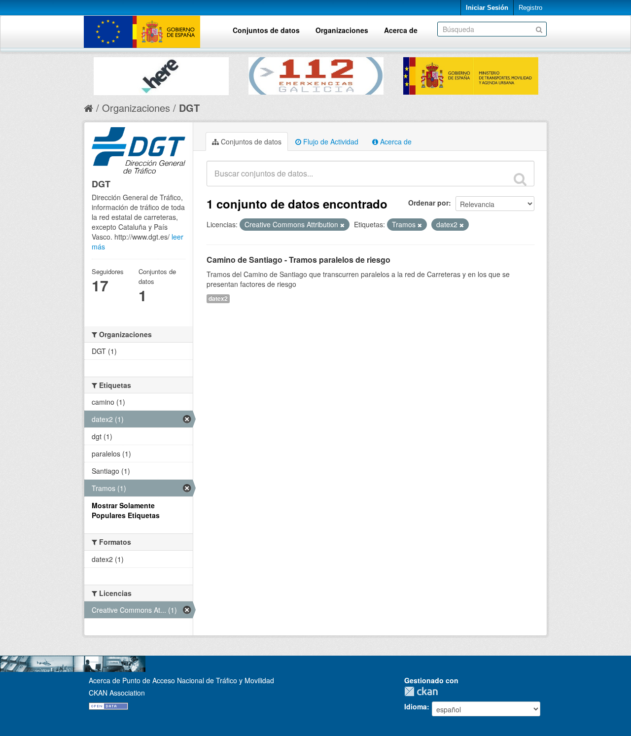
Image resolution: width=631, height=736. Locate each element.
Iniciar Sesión (487, 7)
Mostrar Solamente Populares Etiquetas (126, 510)
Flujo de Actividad (329, 141)
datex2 (218, 298)
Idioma (415, 706)
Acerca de (401, 30)
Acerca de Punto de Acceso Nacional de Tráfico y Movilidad (181, 680)
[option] (161, 73)
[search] (520, 179)
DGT (189, 108)
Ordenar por (428, 203)
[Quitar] (342, 225)
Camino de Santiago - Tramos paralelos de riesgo (298, 259)
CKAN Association (117, 693)
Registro (530, 7)
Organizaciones (342, 30)
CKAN (423, 691)
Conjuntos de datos (266, 30)
